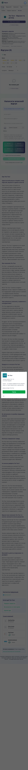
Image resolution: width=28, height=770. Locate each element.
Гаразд (14, 392)
